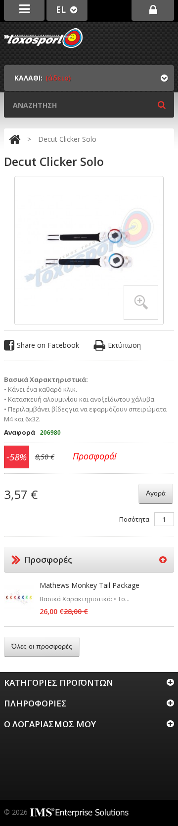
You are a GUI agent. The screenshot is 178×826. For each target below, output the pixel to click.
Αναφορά (19, 432)
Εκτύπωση (124, 345)
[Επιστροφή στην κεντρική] (14, 139)
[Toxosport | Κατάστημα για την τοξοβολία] (43, 38)
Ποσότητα (134, 519)
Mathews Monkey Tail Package (89, 585)
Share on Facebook (48, 345)
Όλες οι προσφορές (41, 646)
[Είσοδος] (153, 10)
